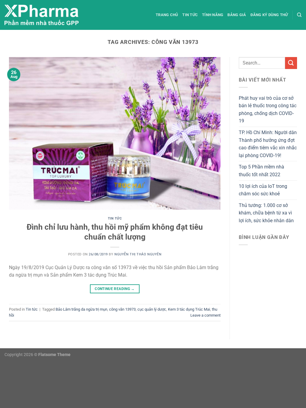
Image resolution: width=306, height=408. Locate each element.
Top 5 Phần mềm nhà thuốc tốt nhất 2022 (261, 170)
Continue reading (115, 289)
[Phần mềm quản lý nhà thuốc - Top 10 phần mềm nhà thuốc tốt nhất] (41, 14)
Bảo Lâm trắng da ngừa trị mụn (81, 309)
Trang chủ (167, 15)
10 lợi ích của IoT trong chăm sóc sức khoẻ (263, 190)
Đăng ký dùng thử (269, 15)
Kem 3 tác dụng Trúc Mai (189, 309)
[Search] (299, 15)
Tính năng (212, 15)
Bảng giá (236, 15)
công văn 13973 (122, 309)
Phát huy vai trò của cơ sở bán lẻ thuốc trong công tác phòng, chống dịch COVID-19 (267, 109)
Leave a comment (205, 315)
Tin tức (190, 15)
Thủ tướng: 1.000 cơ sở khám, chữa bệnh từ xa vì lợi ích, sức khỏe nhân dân (266, 213)
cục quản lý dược (151, 309)
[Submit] (291, 63)
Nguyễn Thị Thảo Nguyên (137, 254)
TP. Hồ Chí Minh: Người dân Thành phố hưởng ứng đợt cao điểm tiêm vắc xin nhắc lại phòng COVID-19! (268, 144)
